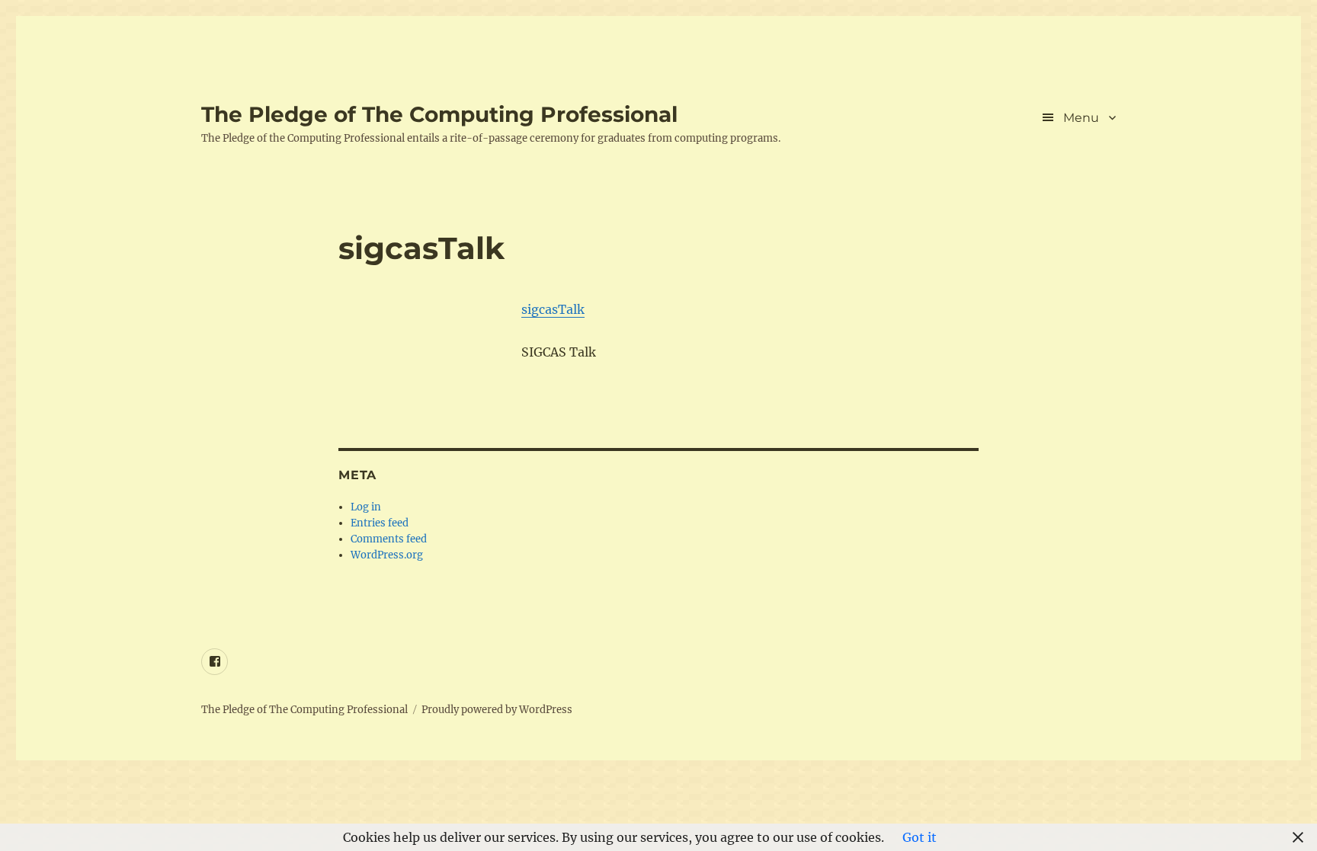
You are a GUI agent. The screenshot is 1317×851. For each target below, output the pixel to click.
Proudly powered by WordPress (496, 709)
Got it (919, 837)
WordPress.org (387, 555)
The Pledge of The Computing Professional (439, 114)
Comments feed (389, 539)
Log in (366, 507)
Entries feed (380, 523)
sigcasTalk (553, 309)
